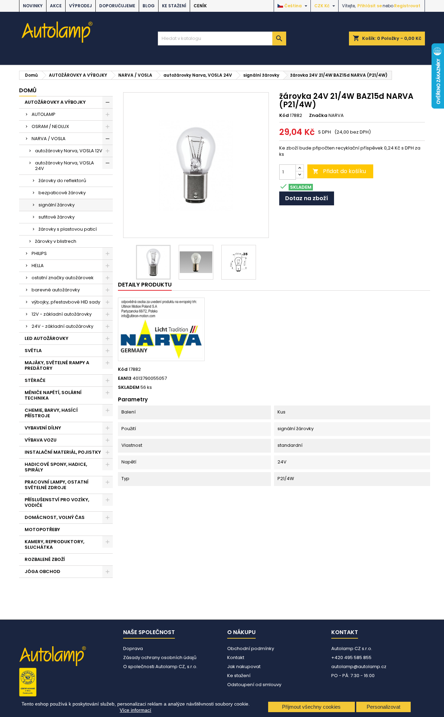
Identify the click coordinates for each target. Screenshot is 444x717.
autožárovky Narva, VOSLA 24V (64, 166)
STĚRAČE (35, 380)
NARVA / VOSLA (49, 138)
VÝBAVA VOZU (41, 440)
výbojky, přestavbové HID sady (66, 302)
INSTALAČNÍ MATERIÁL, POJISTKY (63, 452)
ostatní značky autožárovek (63, 277)
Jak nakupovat (244, 666)
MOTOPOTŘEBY (42, 529)
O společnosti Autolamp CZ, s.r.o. (160, 666)
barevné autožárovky (56, 290)
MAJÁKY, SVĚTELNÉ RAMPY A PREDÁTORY (57, 365)
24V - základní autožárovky (62, 326)
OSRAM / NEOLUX (50, 126)
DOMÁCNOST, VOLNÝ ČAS (55, 517)
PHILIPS (39, 253)
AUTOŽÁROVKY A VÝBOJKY (55, 102)
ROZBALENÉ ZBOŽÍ (45, 559)
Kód (284, 115)
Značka (318, 115)
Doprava (133, 648)
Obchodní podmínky (250, 648)
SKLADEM (128, 387)
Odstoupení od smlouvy (254, 684)
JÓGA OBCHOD (42, 571)
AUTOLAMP (44, 114)
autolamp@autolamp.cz (358, 666)
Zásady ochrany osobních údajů (159, 657)
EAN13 (124, 378)
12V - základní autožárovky (62, 314)
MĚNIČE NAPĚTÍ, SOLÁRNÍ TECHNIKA (53, 395)
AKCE (56, 6)
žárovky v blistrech (55, 241)
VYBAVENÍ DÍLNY (43, 428)
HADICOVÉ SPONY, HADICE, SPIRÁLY (56, 467)
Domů (27, 90)
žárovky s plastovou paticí (68, 229)
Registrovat (407, 6)
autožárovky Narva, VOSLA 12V (68, 150)
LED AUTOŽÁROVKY (46, 338)
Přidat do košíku (339, 171)
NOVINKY (33, 6)
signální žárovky (57, 205)
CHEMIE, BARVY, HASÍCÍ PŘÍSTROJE (51, 413)
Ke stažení (174, 6)
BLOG (149, 6)
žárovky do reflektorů (62, 180)
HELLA (38, 265)
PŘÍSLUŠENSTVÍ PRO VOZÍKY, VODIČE (57, 502)
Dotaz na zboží (306, 198)
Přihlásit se (369, 6)
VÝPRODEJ (80, 6)
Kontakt (235, 657)
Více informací (135, 710)
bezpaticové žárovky (62, 192)
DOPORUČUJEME (117, 6)
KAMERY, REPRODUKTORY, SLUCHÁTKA (54, 544)
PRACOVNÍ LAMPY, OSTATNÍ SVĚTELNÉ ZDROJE (56, 485)
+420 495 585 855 (351, 657)
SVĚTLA (33, 350)
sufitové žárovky (57, 217)
